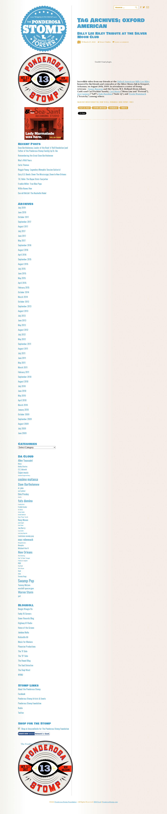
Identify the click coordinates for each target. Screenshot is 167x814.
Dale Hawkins (105, 94)
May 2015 (22, 278)
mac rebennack (25, 539)
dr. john (20, 488)
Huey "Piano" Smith (23, 517)
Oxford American (125, 81)
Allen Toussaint (25, 460)
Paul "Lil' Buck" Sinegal (24, 558)
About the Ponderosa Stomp (29, 689)
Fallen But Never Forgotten (88, 102)
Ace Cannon (83, 94)
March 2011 (22, 367)
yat (19, 596)
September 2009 (25, 419)
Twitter (21, 712)
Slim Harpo (21, 568)
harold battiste (22, 514)
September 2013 (24, 306)
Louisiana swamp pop (26, 535)
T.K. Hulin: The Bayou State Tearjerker (33, 179)
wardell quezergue (26, 588)
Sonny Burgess (95, 89)
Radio (20, 708)
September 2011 (24, 343)
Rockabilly (114, 102)
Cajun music (23, 472)
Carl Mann (114, 91)
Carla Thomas (23, 165)
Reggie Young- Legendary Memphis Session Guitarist (39, 169)
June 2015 (22, 273)
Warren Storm (25, 592)
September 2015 (24, 259)
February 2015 (23, 287)
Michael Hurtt (23, 548)
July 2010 (22, 386)
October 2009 (23, 414)
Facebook (21, 693)
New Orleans (25, 552)
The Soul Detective (25, 665)
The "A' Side (22, 651)
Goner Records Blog (26, 618)
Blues (20, 463)
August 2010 (23, 381)
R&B (19, 563)
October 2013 (23, 301)
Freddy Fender (22, 507)
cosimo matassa (28, 479)
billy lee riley (84, 108)
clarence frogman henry (24, 475)
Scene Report (123, 102)
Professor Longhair (23, 561)
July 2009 (22, 428)
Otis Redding (21, 556)
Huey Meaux (23, 520)
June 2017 (22, 235)
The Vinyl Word (24, 670)
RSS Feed (97, 802)
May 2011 (21, 362)
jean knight (21, 523)
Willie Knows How (25, 188)
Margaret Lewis (22, 543)
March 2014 (23, 296)
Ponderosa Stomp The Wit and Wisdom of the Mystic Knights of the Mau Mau (44, 28)
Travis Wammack (137, 94)
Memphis (21, 545)
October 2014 (23, 292)
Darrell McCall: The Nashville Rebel (32, 193)
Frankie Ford (21, 504)
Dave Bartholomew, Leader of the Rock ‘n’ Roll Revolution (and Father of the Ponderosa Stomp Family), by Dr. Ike (43, 149)
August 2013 (23, 311)
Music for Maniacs (25, 641)
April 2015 (22, 282)
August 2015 (23, 264)
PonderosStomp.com (110, 802)
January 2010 (23, 409)
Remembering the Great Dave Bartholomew (35, 155)
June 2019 (22, 212)
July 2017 (21, 231)
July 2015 (22, 268)
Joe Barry (21, 527)
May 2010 (22, 395)
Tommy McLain (24, 585)
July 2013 (22, 315)
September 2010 (24, 376)
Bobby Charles (22, 466)
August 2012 (23, 329)
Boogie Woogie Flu (25, 609)
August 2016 (23, 249)
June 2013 (22, 320)
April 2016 (22, 254)
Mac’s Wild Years (25, 160)
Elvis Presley (23, 494)
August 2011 (23, 348)
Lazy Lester (21, 531)
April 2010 (22, 400)
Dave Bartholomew (28, 484)
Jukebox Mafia (23, 632)
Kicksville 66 (23, 637)
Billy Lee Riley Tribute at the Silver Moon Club (112, 35)
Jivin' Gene (20, 525)
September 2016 (24, 245)
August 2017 (23, 226)
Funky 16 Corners (24, 613)
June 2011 (22, 358)
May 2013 (22, 325)
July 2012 (22, 334)
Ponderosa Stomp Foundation (29, 703)
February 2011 (23, 372)
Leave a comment (122, 42)
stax (19, 573)
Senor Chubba (105, 42)
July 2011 (21, 353)
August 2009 (23, 423)
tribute (124, 108)
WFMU (20, 674)
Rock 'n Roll (104, 102)
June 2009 (22, 433)
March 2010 (23, 405)
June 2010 (22, 390)
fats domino (25, 500)
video (131, 102)
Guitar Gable (21, 512)
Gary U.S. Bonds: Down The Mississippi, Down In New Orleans (42, 174)
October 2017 (23, 217)
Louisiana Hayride (22, 533)
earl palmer (22, 491)
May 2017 (22, 240)
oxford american (99, 108)
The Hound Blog (24, 660)
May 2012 (22, 339)
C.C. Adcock (22, 469)
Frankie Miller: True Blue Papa (30, 183)
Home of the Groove (26, 627)
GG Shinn (20, 509)
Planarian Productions (27, 646)
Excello (19, 497)
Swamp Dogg (22, 576)
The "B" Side (23, 656)
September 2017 (24, 221)
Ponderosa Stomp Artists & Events (32, 698)
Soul (19, 571)
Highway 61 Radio (25, 623)
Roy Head (20, 566)
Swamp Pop (26, 580)
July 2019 (22, 207)
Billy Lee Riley (142, 81)
